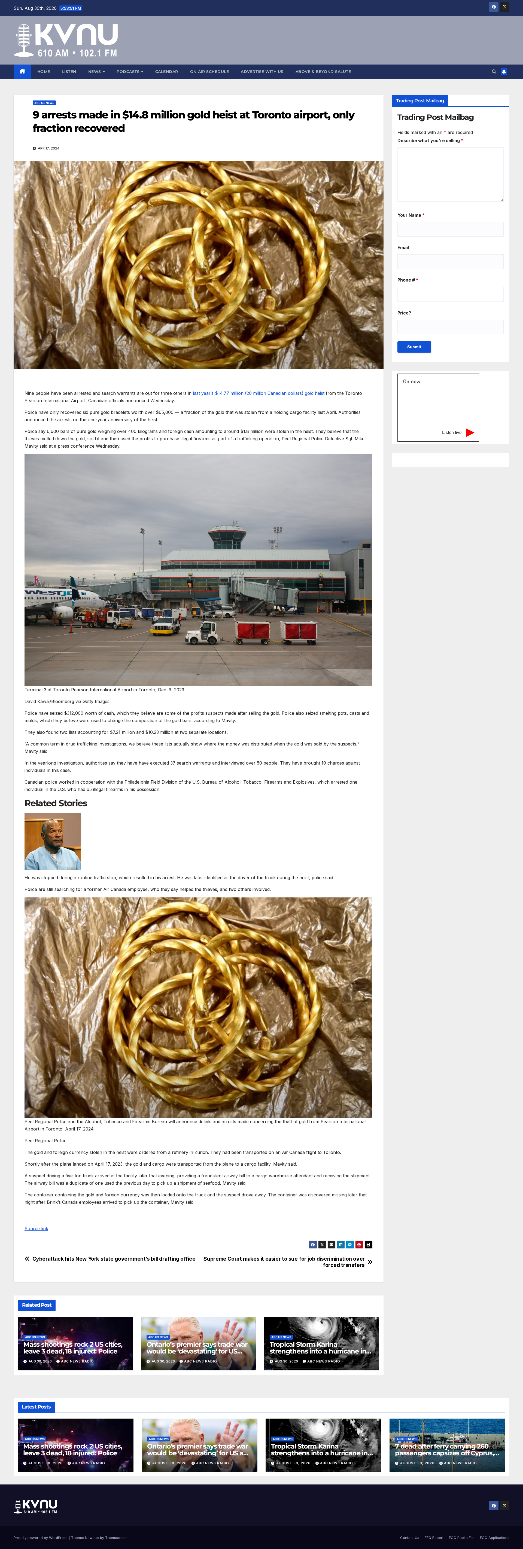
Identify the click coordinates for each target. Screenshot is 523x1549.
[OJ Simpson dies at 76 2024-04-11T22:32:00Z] (199, 841)
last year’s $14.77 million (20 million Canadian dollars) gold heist (258, 393)
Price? (404, 313)
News (95, 71)
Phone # (407, 280)
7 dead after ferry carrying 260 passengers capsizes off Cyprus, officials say (444, 1453)
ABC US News (44, 103)
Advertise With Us (262, 71)
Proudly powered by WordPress (41, 1537)
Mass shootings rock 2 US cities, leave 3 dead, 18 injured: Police (72, 1347)
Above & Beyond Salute (323, 71)
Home (43, 71)
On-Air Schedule (209, 71)
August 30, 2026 (46, 1463)
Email (403, 247)
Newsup (92, 1537)
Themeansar (116, 1537)
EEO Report (434, 1537)
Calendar (166, 71)
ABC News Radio (77, 1361)
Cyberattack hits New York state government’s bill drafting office (114, 1259)
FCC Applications (494, 1537)
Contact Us (409, 1537)
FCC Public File (462, 1537)
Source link (36, 1228)
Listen (69, 71)
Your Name (411, 215)
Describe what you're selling (430, 140)
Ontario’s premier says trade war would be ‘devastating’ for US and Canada (197, 1351)
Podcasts (129, 71)
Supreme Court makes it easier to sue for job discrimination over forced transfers (283, 1262)
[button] (494, 71)
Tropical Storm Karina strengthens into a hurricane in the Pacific (318, 1351)
